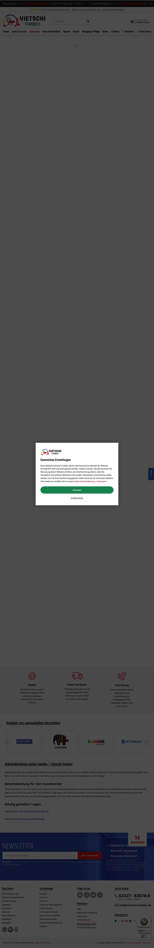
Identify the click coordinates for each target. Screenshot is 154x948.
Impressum (101, 481)
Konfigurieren (77, 498)
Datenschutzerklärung (84, 481)
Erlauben (77, 490)
